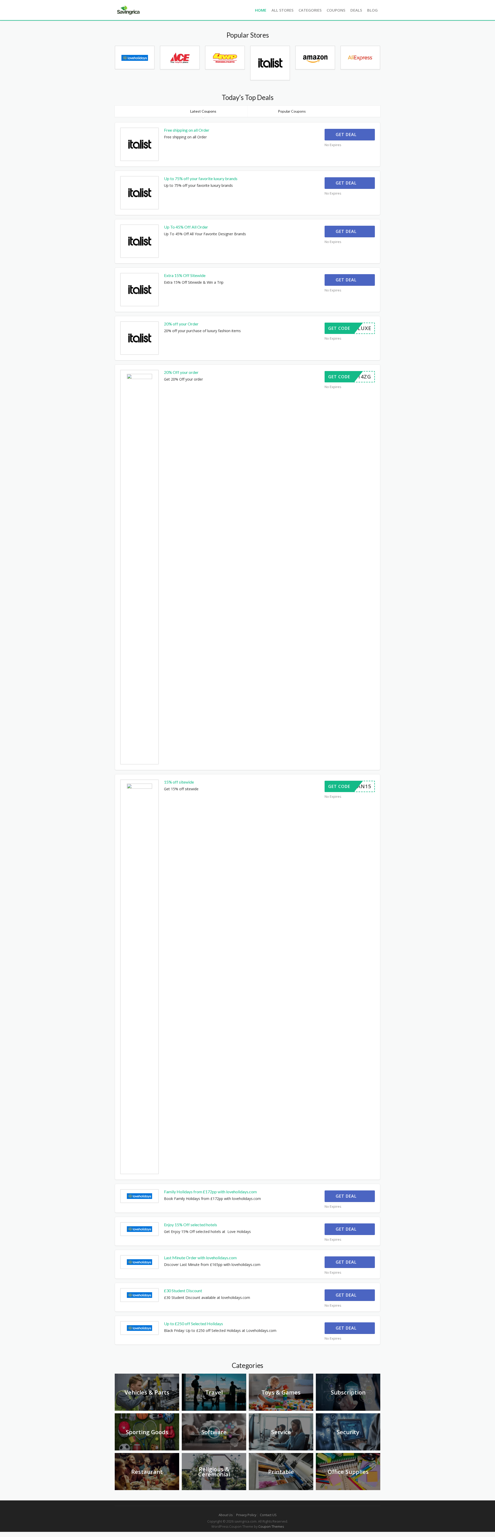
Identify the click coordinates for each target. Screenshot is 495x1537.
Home (260, 10)
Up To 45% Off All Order (186, 226)
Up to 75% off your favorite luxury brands (200, 178)
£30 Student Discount (183, 1290)
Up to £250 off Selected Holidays (193, 1323)
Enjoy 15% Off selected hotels (190, 1224)
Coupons (336, 10)
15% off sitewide (179, 781)
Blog (372, 10)
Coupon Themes (271, 1526)
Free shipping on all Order (186, 130)
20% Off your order (181, 372)
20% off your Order (181, 323)
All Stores (282, 10)
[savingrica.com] (128, 9)
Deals (356, 10)
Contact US (268, 1515)
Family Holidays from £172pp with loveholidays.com (210, 1191)
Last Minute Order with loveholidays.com (200, 1257)
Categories (310, 10)
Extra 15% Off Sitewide (184, 275)
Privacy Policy (246, 1515)
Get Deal (347, 134)
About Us (226, 1515)
